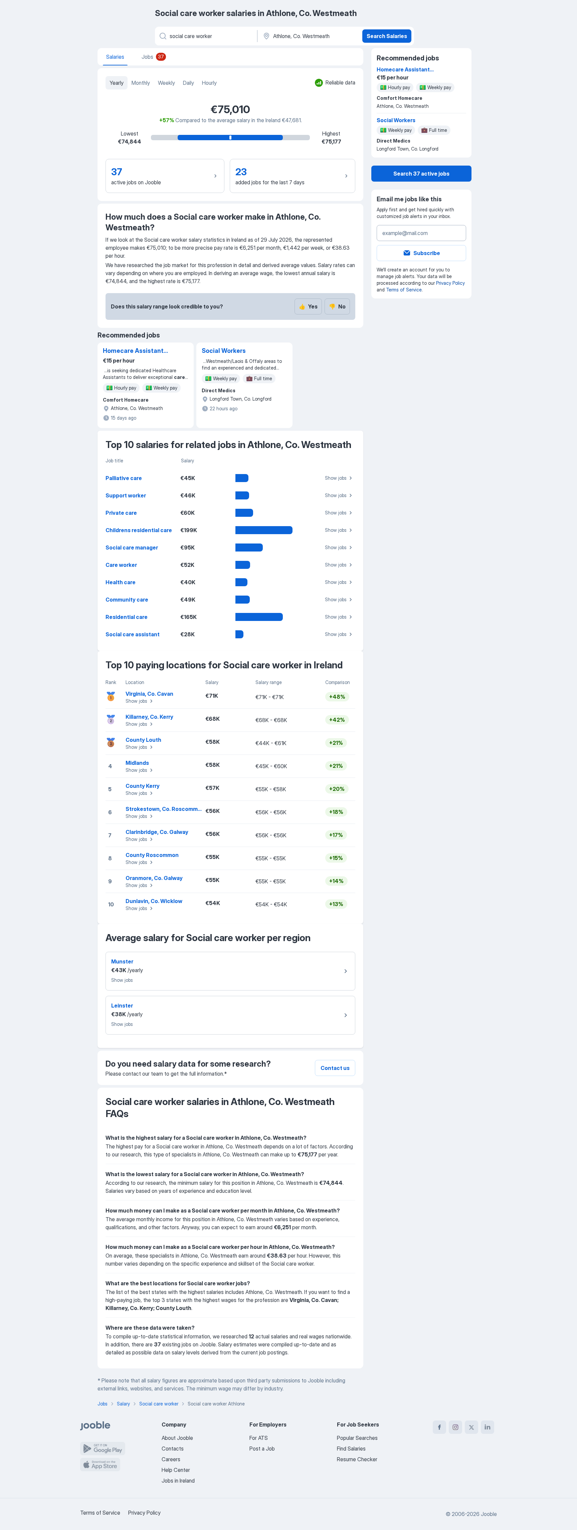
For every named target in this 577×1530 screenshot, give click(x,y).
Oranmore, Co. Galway (154, 878)
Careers (171, 1459)
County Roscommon (152, 855)
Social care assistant (133, 634)
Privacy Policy (450, 283)
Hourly (209, 82)
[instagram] (455, 1427)
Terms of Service (404, 289)
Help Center (176, 1470)
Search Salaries (387, 36)
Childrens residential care (139, 530)
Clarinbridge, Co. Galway (157, 832)
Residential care (127, 617)
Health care (121, 582)
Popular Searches (357, 1438)
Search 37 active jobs (421, 173)
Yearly (117, 82)
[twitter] (471, 1427)
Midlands (137, 762)
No (337, 306)
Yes (308, 306)
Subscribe (426, 253)
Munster (122, 961)
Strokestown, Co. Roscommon (165, 809)
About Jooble (177, 1438)
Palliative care (124, 478)
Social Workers (224, 350)
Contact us (335, 1068)
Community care (127, 599)
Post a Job (262, 1448)
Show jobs (336, 478)
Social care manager (132, 547)
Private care (121, 512)
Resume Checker (357, 1459)
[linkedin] (487, 1427)
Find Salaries (351, 1448)
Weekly (166, 82)
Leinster (122, 1005)
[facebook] (439, 1427)
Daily (188, 82)
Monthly (141, 82)
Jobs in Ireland (178, 1480)
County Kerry (143, 786)
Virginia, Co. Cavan (149, 693)
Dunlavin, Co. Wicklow (154, 901)
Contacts (173, 1448)
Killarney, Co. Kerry (149, 716)
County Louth (143, 739)
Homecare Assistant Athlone (133, 351)
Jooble (489, 1514)
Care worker (121, 565)
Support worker (126, 495)
